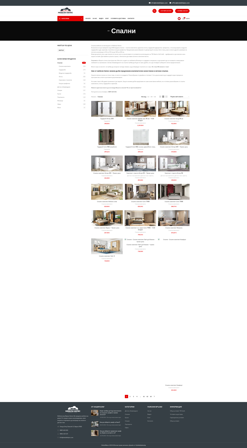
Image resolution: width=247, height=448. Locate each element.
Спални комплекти (65, 66)
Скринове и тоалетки (65, 80)
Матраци (60, 100)
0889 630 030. (112, 92)
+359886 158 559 (182, 11)
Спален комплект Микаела (173, 228)
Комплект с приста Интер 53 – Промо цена (140, 173)
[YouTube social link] (179, 18)
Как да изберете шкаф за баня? (110, 422)
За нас (149, 411)
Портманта (60, 97)
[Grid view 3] (163, 96)
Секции (59, 90)
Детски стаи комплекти (133, 175)
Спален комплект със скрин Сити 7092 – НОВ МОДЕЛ (140, 229)
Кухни (59, 94)
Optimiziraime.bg (141, 445)
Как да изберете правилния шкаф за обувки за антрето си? (110, 432)
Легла (61, 76)
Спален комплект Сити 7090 (140, 202)
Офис (59, 104)
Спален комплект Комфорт (173, 385)
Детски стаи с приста (147, 175)
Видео (149, 414)
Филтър (61, 50)
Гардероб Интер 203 (107, 119)
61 (144, 396)
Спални (59, 63)
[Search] (154, 11)
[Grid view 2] (160, 96)
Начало (93, 96)
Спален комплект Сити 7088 (174, 202)
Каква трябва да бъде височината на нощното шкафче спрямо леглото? (110, 413)
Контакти (150, 421)
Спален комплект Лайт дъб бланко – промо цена (140, 246)
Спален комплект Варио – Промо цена (107, 228)
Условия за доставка (176, 414)
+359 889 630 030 (165, 11)
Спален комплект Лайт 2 (107, 256)
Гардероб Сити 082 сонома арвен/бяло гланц (140, 147)
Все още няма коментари (114, 417)
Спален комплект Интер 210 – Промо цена (107, 173)
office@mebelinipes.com (181, 3)
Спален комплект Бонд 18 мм (174, 119)
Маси (59, 107)
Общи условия (174, 421)
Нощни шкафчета (64, 83)
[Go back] (108, 31)
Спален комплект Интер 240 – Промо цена (174, 147)
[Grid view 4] (166, 96)
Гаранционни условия (177, 417)
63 (151, 396)
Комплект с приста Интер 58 (174, 173)
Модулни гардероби (65, 73)
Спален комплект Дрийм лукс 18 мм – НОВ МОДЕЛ (140, 120)
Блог (148, 417)
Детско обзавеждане (63, 87)
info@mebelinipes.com (159, 3)
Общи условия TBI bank (177, 411)
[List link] (72, 430)
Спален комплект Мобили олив (107, 202)
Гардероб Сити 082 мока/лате (107, 147)
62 (147, 396)
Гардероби (62, 70)
